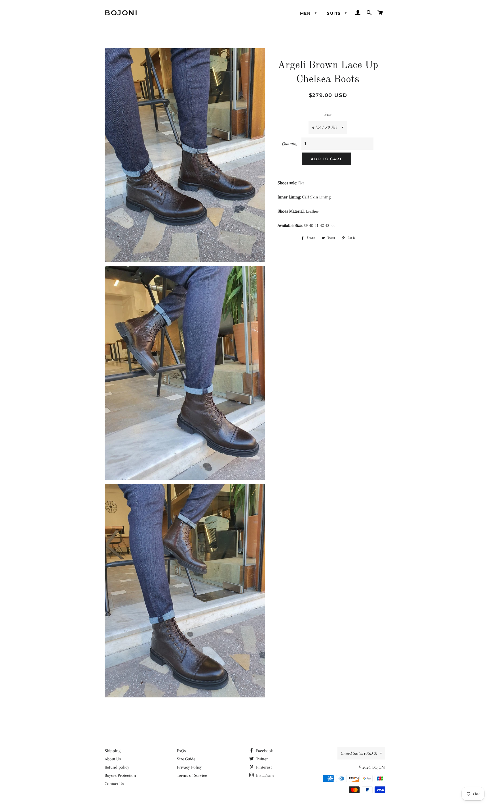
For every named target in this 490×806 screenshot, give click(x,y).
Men (306, 13)
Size (327, 114)
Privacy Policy (189, 767)
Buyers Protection (120, 775)
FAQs (181, 750)
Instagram (264, 775)
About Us (113, 758)
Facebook (264, 750)
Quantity (289, 143)
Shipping (113, 750)
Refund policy (117, 767)
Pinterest (263, 767)
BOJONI (121, 13)
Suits (334, 13)
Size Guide (186, 758)
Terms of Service (192, 775)
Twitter (261, 758)
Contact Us (114, 783)
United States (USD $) (359, 753)
